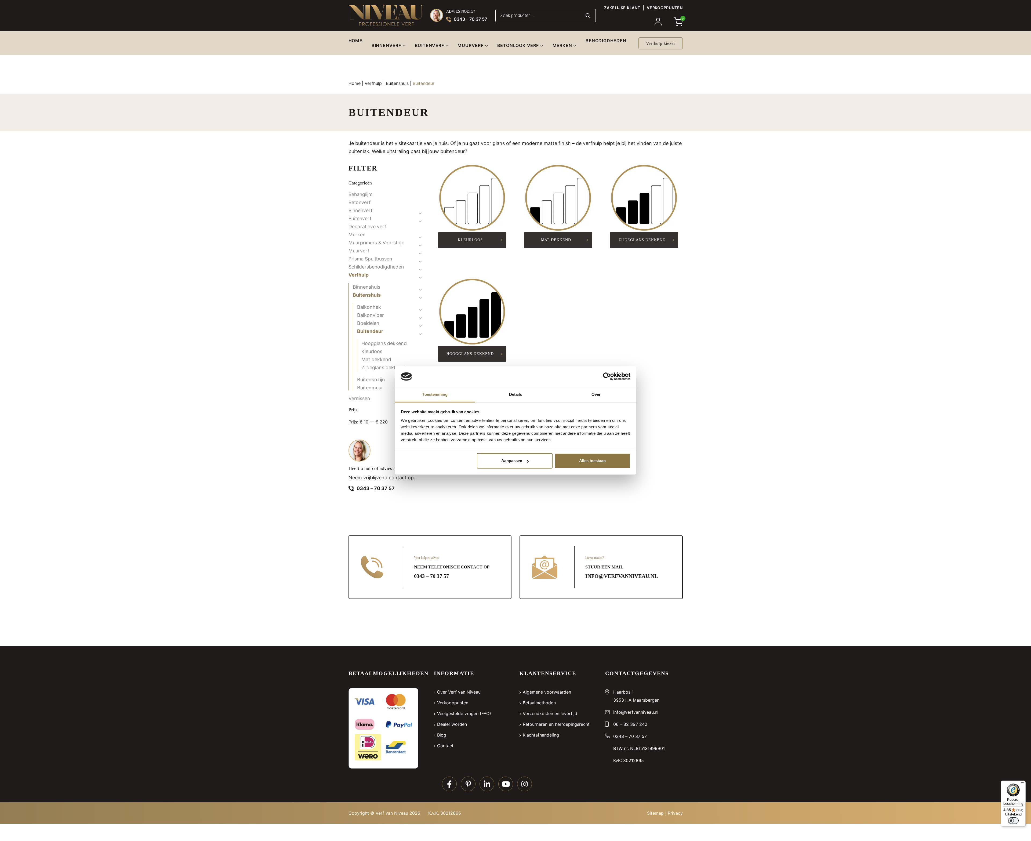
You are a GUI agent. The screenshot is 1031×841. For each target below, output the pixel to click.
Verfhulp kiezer (660, 43)
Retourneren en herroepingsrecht (556, 724)
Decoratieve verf (367, 226)
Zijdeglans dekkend (383, 367)
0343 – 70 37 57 (470, 19)
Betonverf (359, 202)
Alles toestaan (592, 460)
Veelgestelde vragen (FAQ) (464, 713)
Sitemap (655, 813)
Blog (441, 735)
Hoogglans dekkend (384, 343)
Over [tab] (596, 394)
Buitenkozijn (371, 379)
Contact (445, 745)
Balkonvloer (370, 315)
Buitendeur (370, 331)
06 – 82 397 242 (630, 724)
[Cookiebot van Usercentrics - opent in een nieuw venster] (606, 376)
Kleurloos (371, 351)
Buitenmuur (370, 387)
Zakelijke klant (622, 7)
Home (354, 83)
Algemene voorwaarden (547, 692)
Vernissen (359, 398)
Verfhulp (373, 83)
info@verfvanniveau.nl (621, 576)
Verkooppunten (665, 7)
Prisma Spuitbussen (370, 259)
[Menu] (1022, 784)
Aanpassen (511, 460)
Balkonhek (369, 307)
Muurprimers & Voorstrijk (376, 242)
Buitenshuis (397, 83)
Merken (356, 234)
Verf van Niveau (392, 813)
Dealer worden (452, 724)
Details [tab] (515, 394)
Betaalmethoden (539, 702)
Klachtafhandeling (541, 735)
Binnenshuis (366, 287)
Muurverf (358, 250)
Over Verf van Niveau (459, 692)
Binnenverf (360, 210)
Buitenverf (359, 218)
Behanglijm (360, 194)
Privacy (675, 813)
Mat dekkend (376, 359)
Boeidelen (368, 323)
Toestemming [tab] (435, 394)
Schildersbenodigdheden (376, 267)
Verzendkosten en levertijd (550, 713)
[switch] (1013, 820)
